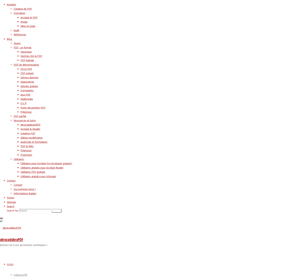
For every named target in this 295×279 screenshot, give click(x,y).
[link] (10, 206)
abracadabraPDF (11, 239)
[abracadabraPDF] (10, 227)
